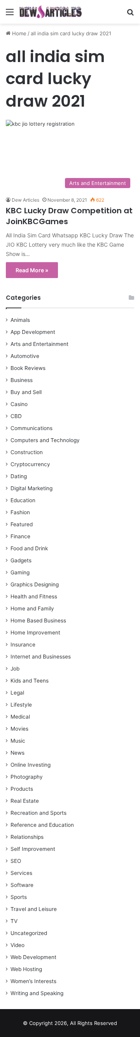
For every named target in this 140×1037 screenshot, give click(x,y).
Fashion (20, 512)
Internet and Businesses (40, 656)
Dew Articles (25, 200)
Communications (31, 428)
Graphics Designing (34, 584)
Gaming (20, 572)
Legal (17, 693)
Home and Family (32, 608)
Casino (19, 404)
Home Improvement (35, 632)
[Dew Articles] (50, 11)
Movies (19, 729)
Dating (18, 476)
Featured (21, 524)
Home (18, 33)
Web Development (33, 957)
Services (21, 873)
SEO (15, 861)
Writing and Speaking (36, 993)
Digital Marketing (31, 488)
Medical (20, 717)
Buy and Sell (26, 392)
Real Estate (24, 801)
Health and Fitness (33, 596)
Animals (20, 320)
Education (22, 500)
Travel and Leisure (33, 909)
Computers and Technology (45, 440)
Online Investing (30, 765)
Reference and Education (42, 825)
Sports (18, 897)
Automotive (24, 356)
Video (17, 945)
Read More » (32, 270)
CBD (16, 416)
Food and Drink (29, 548)
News (17, 753)
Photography (26, 777)
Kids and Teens (29, 681)
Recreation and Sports (38, 813)
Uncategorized (28, 933)
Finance (20, 536)
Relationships (27, 837)
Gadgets (21, 560)
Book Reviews (28, 368)
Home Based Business (38, 620)
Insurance (22, 644)
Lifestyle (21, 705)
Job (14, 668)
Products (21, 789)
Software (21, 885)
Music (17, 741)
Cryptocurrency (30, 464)
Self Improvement (32, 849)
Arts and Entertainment (39, 344)
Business (21, 380)
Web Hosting (26, 969)
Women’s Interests (33, 981)
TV (14, 921)
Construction (26, 452)
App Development (32, 332)
